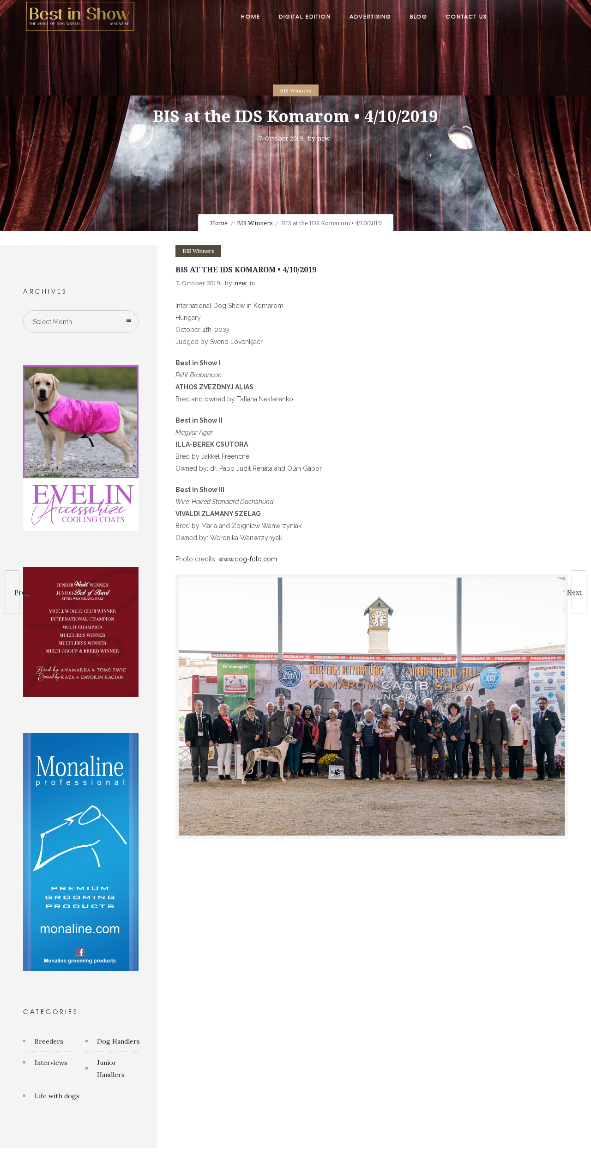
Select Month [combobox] (52, 322)
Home (250, 16)
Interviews (51, 1062)
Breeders (49, 1041)
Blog (419, 16)
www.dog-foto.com (247, 559)
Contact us (466, 16)
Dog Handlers (118, 1041)
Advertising (371, 16)
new (324, 138)
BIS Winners (254, 223)
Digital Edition (305, 16)
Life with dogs (57, 1096)
